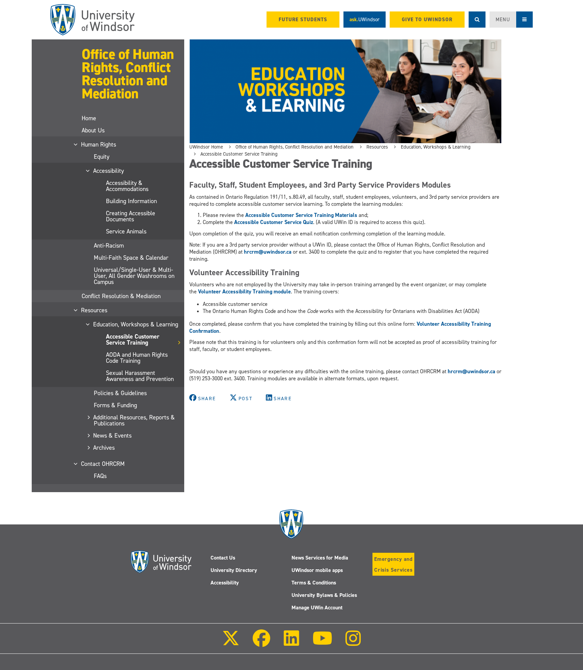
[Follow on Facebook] (261, 642)
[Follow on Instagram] (353, 642)
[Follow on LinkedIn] (291, 642)
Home (89, 118)
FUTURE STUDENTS (303, 19)
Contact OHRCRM (103, 464)
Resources (94, 310)
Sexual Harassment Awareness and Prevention (140, 376)
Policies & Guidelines (120, 393)
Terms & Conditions (314, 582)
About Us (93, 130)
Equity (101, 157)
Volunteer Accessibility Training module (244, 291)
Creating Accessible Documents (130, 216)
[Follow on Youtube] (322, 642)
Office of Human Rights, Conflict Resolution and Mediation (128, 74)
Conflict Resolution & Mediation (121, 296)
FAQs (100, 476)
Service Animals (126, 231)
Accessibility (109, 171)
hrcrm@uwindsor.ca (268, 251)
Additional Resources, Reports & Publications (134, 420)
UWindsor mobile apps (317, 570)
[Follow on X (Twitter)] (231, 642)
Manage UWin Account (317, 607)
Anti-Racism (109, 246)
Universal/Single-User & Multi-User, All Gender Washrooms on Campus (134, 276)
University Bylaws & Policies (324, 595)
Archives (104, 448)
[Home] (92, 19)
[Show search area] (477, 19)
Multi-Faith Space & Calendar (131, 258)
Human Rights (99, 144)
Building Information (131, 201)
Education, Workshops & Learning (136, 324)
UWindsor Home (206, 146)
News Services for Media (320, 557)
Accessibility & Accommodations (127, 186)
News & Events (113, 436)
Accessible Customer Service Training (132, 339)
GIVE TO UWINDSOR (427, 19)
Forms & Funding (115, 405)
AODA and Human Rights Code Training (137, 358)
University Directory (234, 570)
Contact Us (223, 557)
